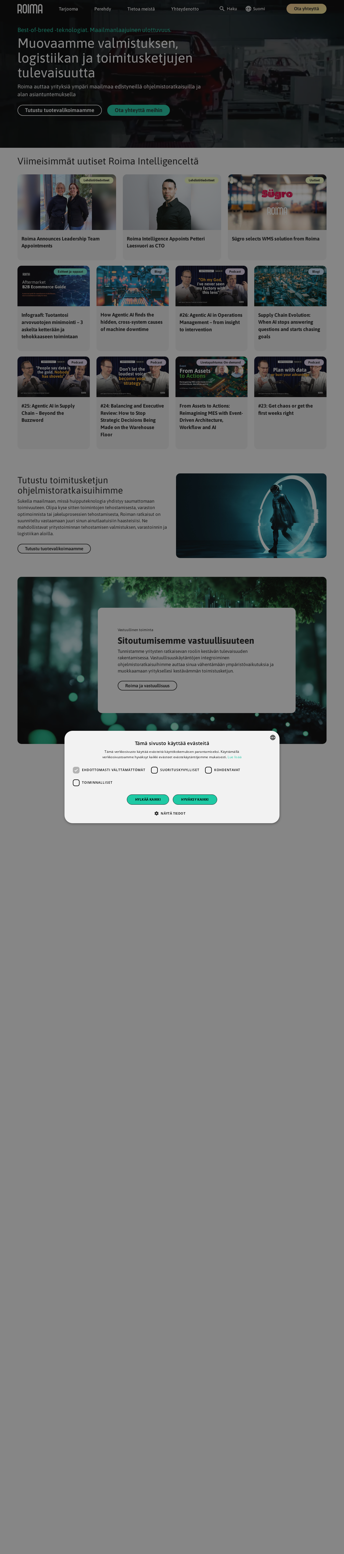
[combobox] (272, 737)
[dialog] (172, 777)
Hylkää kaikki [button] (148, 799)
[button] (172, 813)
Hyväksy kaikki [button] (195, 799)
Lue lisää (235, 757)
